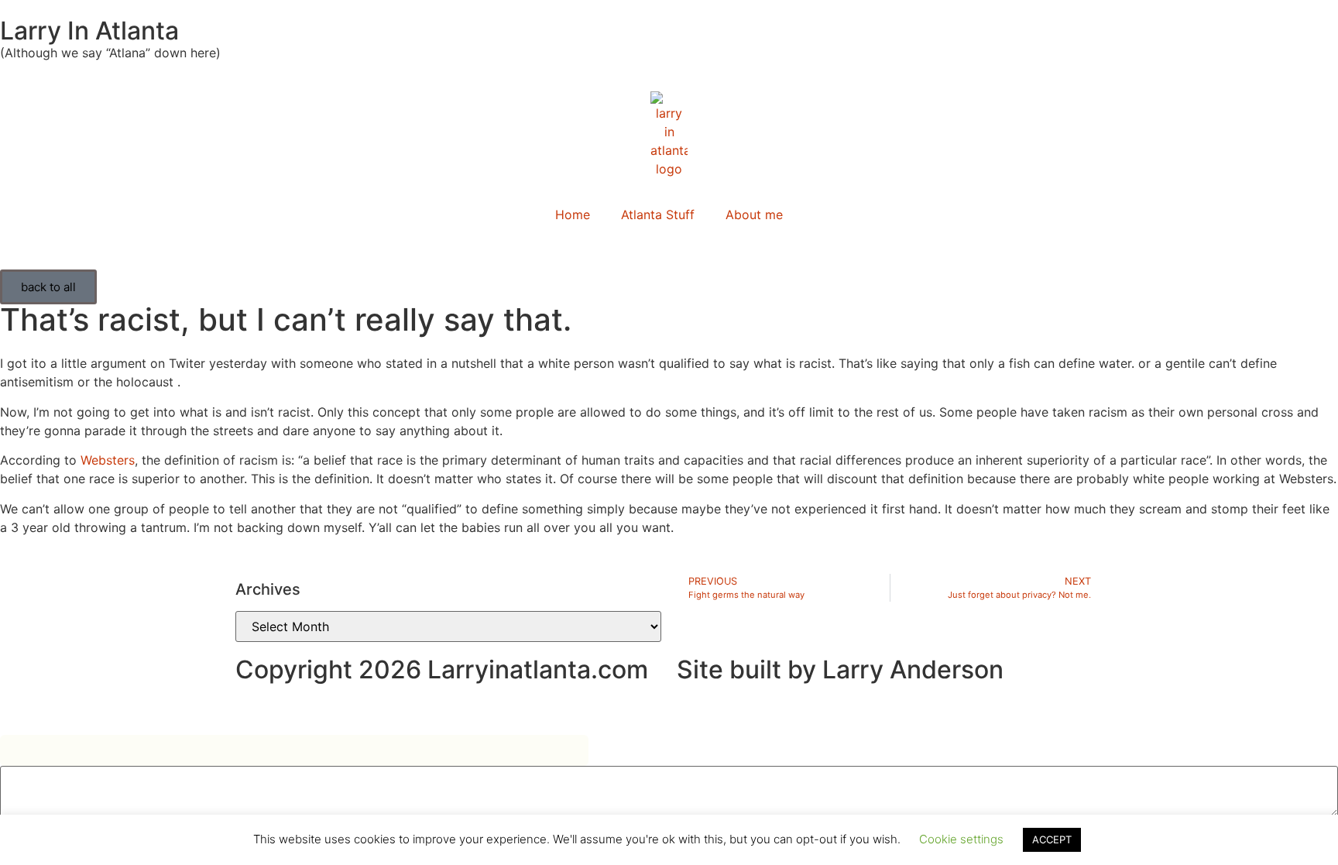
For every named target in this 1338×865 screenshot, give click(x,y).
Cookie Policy (370, 707)
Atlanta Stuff (658, 214)
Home (572, 214)
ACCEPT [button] (1052, 839)
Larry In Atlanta (89, 30)
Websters (108, 460)
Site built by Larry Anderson (840, 669)
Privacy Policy (276, 707)
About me (754, 214)
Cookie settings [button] (961, 839)
